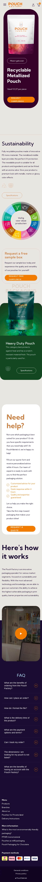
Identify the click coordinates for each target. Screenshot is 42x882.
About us (6, 811)
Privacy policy (21, 874)
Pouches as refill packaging (13, 841)
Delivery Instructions (10, 818)
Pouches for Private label (12, 815)
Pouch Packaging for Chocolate (15, 844)
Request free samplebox (16, 277)
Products (6, 803)
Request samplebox (17, 99)
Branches (6, 807)
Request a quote (17, 529)
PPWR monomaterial (11, 837)
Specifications (12, 195)
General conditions (21, 870)
